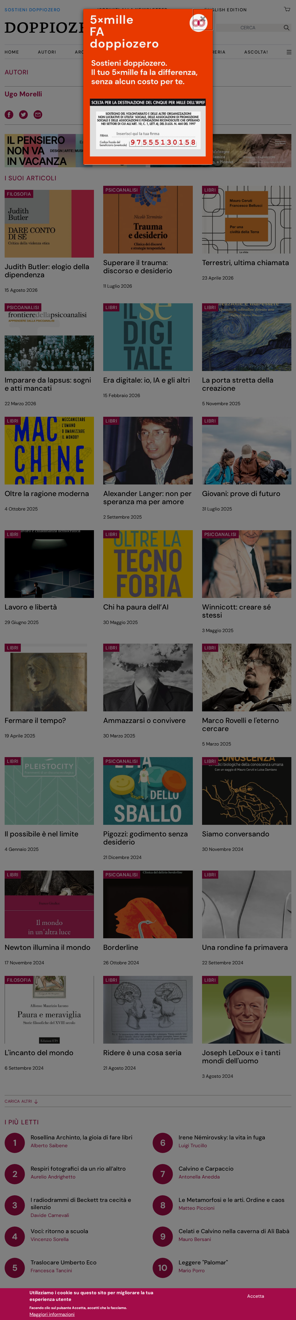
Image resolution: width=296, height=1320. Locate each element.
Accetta (255, 1296)
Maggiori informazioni (52, 1314)
